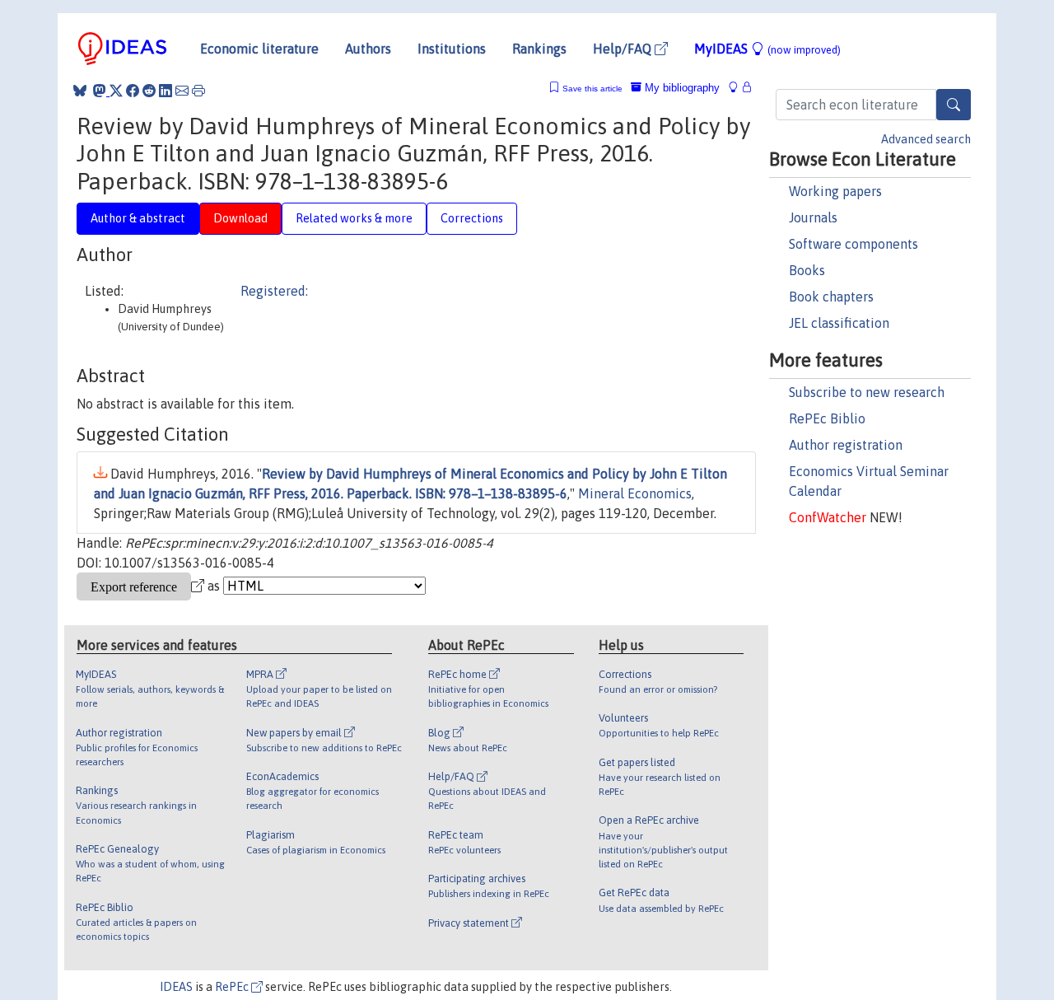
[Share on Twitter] (116, 90)
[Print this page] (198, 90)
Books (807, 270)
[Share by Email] (182, 90)
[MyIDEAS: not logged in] (738, 88)
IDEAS (176, 986)
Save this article (592, 88)
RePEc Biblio (827, 418)
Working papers (835, 191)
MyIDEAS (767, 48)
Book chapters (831, 296)
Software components (853, 243)
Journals (813, 217)
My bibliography (680, 88)
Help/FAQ (624, 48)
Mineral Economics (635, 493)
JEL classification (839, 322)
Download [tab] (240, 218)
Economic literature (259, 48)
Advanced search (926, 139)
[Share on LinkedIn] (165, 90)
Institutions (451, 48)
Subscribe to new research (866, 392)
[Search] (953, 104)
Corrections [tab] (472, 218)
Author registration (845, 444)
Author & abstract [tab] (138, 218)
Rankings (539, 48)
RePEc (233, 986)
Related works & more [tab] (354, 218)
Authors (368, 48)
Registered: (274, 290)
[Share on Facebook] (132, 90)
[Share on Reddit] (149, 90)
